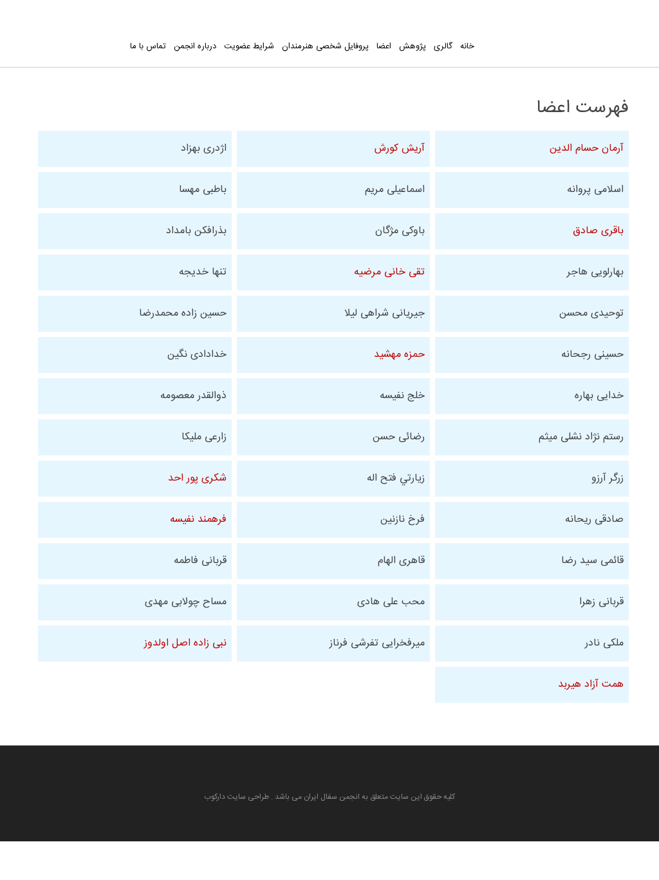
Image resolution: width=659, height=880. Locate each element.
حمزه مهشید (399, 354)
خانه (467, 46)
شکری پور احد (197, 478)
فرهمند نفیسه (198, 519)
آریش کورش (400, 148)
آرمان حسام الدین (587, 148)
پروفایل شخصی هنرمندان (325, 46)
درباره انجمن (195, 46)
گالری (443, 46)
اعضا (383, 46)
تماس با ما (148, 46)
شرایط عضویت (249, 46)
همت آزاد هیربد (591, 684)
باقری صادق (598, 231)
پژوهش (412, 46)
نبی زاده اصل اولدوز (185, 643)
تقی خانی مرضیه (389, 272)
